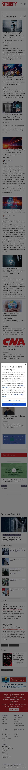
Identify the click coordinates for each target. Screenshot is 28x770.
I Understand (14, 404)
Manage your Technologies (14, 400)
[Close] (25, 364)
